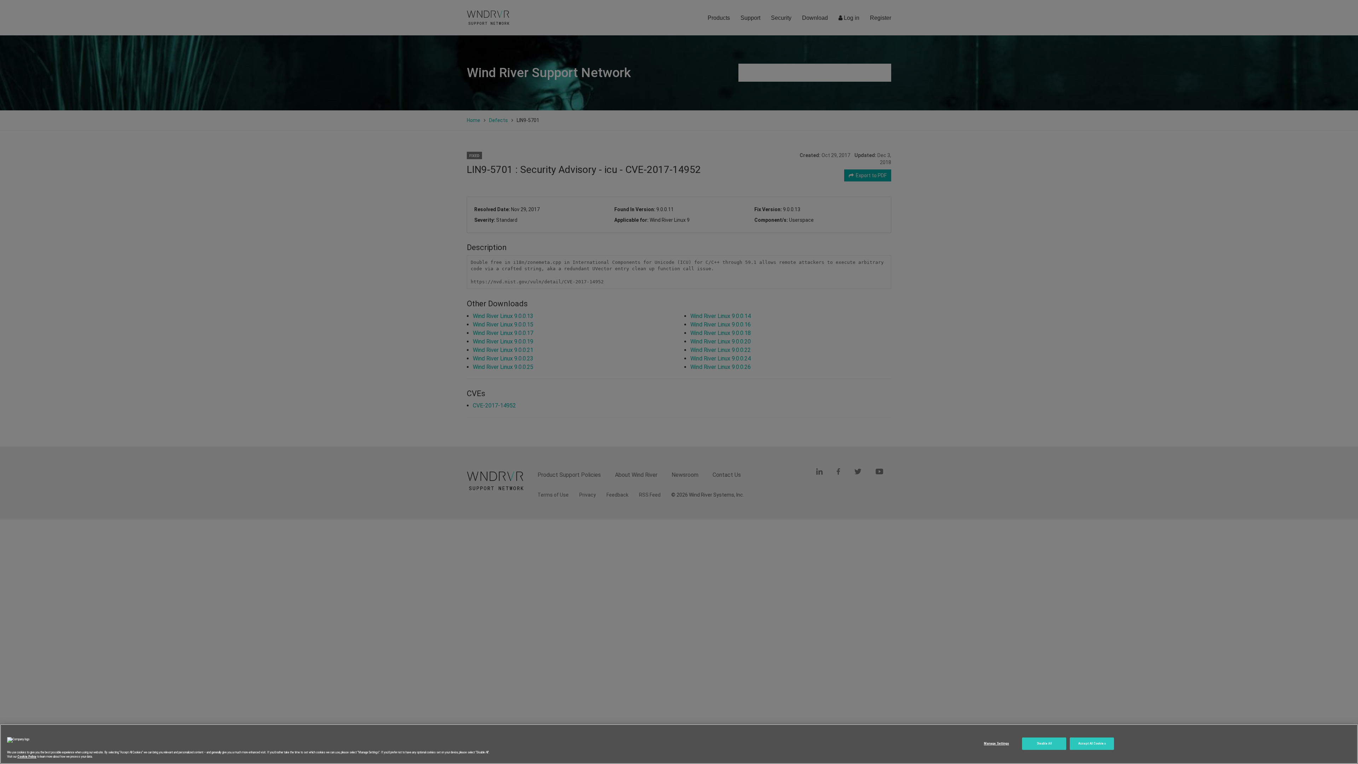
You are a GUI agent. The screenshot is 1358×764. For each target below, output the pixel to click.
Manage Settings (996, 743)
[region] (679, 744)
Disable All (1044, 743)
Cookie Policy (26, 756)
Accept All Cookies (1091, 743)
